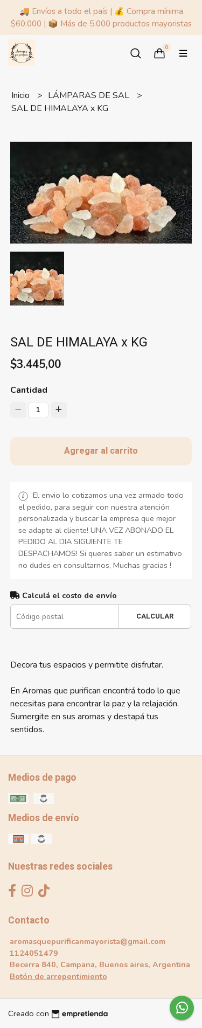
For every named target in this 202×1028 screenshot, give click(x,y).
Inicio (21, 95)
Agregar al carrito (101, 450)
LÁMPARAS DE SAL (89, 95)
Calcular (154, 616)
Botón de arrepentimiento (58, 976)
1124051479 (34, 953)
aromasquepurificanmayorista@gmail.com (87, 941)
